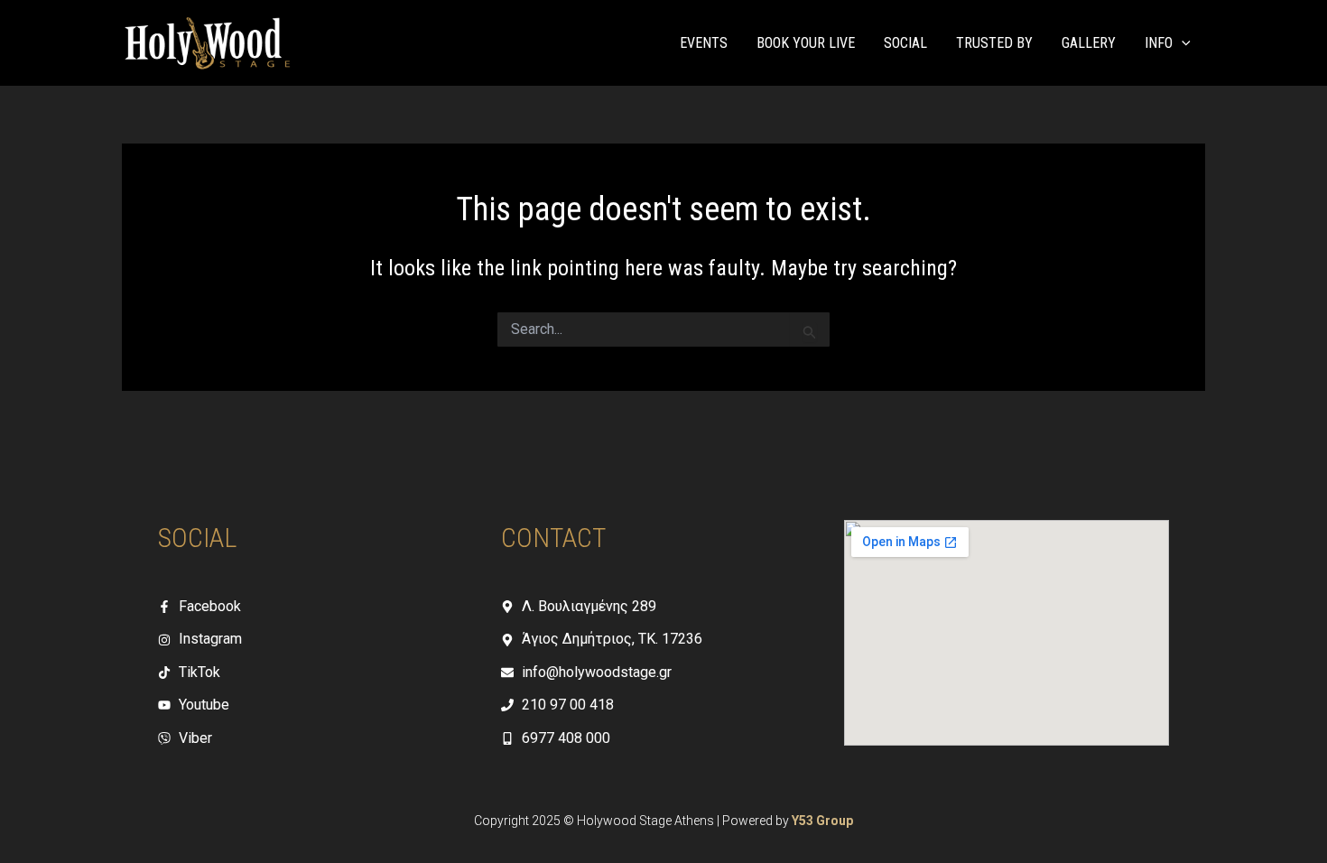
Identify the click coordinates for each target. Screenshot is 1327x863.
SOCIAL (905, 42)
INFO (1159, 42)
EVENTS (704, 42)
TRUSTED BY (994, 42)
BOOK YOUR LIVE (805, 42)
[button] (1182, 43)
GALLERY (1089, 42)
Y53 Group (822, 820)
